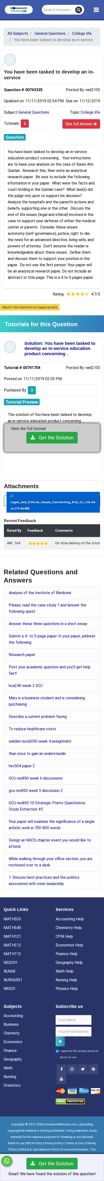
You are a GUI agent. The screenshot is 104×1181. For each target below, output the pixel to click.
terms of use (68, 1057)
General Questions (33, 112)
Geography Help (69, 962)
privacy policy (87, 1051)
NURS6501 (13, 980)
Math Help (65, 971)
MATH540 (12, 927)
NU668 (9, 971)
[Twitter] (83, 1069)
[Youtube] (93, 1069)
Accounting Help (70, 919)
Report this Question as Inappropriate (29, 307)
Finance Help (67, 954)
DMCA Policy (34, 1143)
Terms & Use (74, 1143)
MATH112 (12, 954)
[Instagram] (72, 1069)
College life (90, 112)
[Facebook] (61, 1069)
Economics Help (69, 945)
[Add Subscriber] (60, 1041)
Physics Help (67, 988)
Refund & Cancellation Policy (39, 1149)
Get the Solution (54, 438)
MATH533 (12, 919)
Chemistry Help (69, 927)
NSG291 (11, 962)
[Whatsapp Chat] (6, 1161)
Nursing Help (66, 980)
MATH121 (12, 936)
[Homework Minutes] (19, 9)
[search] (78, 10)
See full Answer (79, 124)
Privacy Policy (54, 1143)
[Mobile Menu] (96, 10)
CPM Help (64, 936)
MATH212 (12, 945)
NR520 (9, 988)
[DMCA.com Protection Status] (70, 1101)
